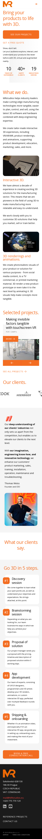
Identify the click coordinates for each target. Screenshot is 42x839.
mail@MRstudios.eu (13, 797)
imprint (6, 835)
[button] (12, 363)
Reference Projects (15, 816)
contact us (10, 821)
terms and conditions (21, 835)
